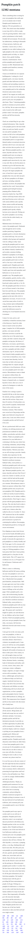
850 (12, 930)
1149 (17, 932)
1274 (12, 932)
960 (8, 915)
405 (12, 917)
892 (3, 917)
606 (16, 922)
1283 (21, 922)
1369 (20, 924)
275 (8, 928)
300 (7, 917)
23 (7, 919)
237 (16, 917)
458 (16, 924)
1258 (4, 919)
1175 (21, 919)
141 (17, 915)
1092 (21, 930)
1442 (21, 928)
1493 (12, 915)
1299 (4, 915)
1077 (20, 917)
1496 (4, 926)
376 (3, 924)
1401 (7, 922)
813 (16, 928)
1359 (8, 930)
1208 (21, 915)
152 (7, 924)
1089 (4, 928)
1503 (17, 919)
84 (3, 922)
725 (21, 926)
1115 (12, 926)
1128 (17, 930)
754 (3, 932)
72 (24, 924)
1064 (12, 922)
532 (12, 928)
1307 (12, 919)
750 (12, 924)
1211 (17, 926)
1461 (8, 932)
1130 (22, 932)
